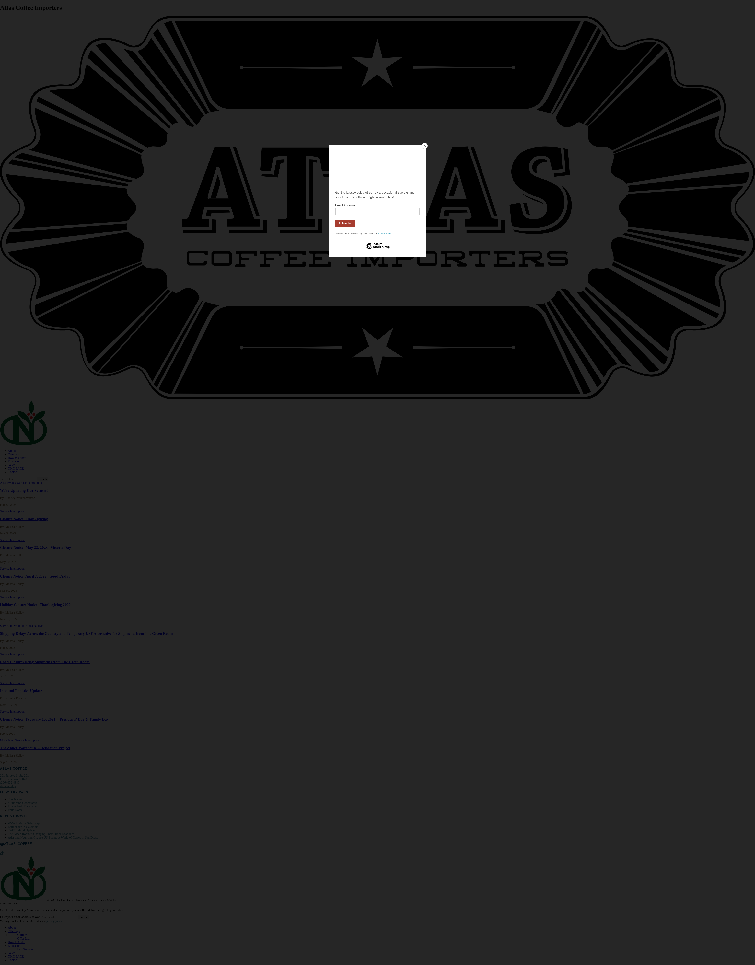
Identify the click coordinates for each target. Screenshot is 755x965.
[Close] (425, 146)
